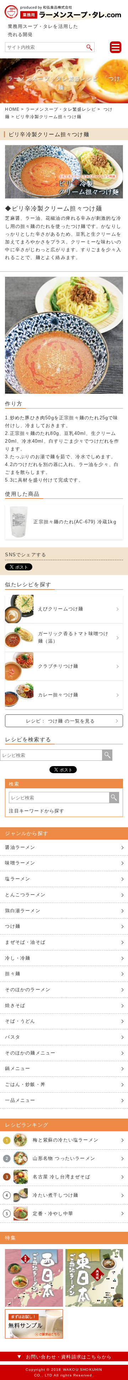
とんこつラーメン (25, 894)
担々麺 (12, 973)
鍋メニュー (17, 1068)
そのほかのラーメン (27, 989)
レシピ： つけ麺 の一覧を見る (60, 721)
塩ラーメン (17, 878)
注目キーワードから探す (36, 810)
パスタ (12, 1037)
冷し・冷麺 (17, 958)
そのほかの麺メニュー (30, 1053)
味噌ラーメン (20, 863)
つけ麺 (12, 926)
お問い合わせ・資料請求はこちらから (69, 1356)
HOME (12, 109)
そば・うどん (20, 1021)
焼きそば (15, 1005)
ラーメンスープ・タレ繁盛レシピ (61, 109)
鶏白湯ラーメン (22, 910)
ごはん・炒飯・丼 (25, 1084)
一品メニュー (20, 1100)
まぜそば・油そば (25, 942)
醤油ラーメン (20, 847)
